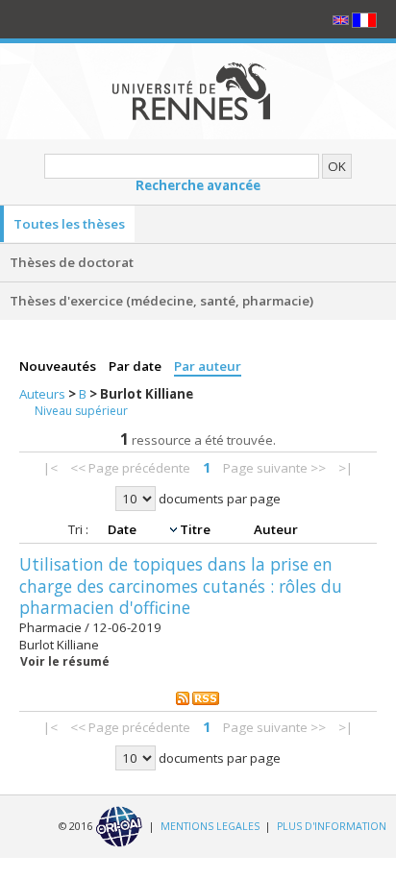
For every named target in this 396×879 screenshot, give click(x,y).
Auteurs (43, 394)
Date (123, 529)
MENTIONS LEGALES (210, 825)
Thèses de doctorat (72, 262)
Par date (136, 366)
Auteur (276, 529)
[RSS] (198, 697)
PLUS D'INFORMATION (331, 825)
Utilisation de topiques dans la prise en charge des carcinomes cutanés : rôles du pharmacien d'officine (180, 585)
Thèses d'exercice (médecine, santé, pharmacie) (161, 300)
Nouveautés (59, 366)
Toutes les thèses (69, 223)
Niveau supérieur (81, 411)
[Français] (364, 19)
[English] (342, 19)
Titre (196, 529)
